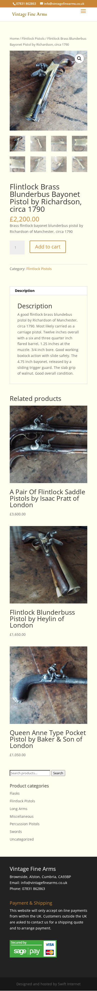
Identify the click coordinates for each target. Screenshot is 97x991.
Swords (16, 831)
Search (58, 773)
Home (14, 38)
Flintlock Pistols (33, 38)
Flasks (15, 793)
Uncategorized (22, 839)
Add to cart (47, 246)
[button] (79, 58)
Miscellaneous (22, 816)
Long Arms (18, 808)
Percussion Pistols (25, 823)
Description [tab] (25, 290)
